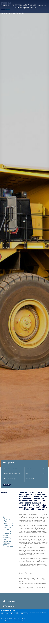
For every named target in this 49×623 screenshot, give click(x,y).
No (25, 11)
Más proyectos (7, 484)
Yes (23, 11)
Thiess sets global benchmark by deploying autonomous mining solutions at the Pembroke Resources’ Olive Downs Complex (32, 580)
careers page (20, 616)
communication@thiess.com (21, 620)
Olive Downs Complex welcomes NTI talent (35, 575)
